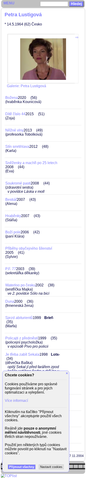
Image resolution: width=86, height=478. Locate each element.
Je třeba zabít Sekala (22, 354)
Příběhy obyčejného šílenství (28, 248)
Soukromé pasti (18, 183)
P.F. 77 (10, 269)
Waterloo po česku (20, 285)
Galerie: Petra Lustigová (26, 86)
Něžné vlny (14, 130)
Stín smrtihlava (17, 146)
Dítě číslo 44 (15, 114)
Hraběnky (13, 216)
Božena (11, 98)
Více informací (16, 401)
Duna (9, 301)
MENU (8, 3)
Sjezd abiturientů (19, 318)
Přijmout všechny (21, 467)
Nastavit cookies (51, 467)
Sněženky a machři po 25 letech (31, 163)
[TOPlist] (9, 476)
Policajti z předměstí (21, 338)
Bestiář (11, 199)
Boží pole (13, 232)
